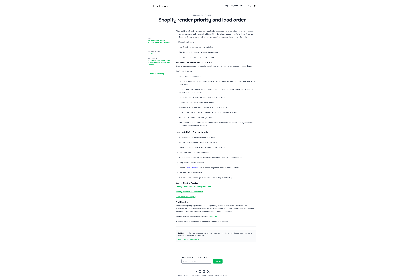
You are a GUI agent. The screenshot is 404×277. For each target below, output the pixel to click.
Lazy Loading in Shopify (186, 197)
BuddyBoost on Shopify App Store (214, 275)
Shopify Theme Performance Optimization (193, 187)
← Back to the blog (156, 74)
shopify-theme (153, 43)
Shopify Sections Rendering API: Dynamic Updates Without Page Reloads (159, 62)
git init (150, 53)
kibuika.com (196, 275)
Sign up (218, 261)
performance (165, 43)
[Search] (249, 5)
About (242, 6)
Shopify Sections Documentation (189, 192)
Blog (226, 6)
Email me (213, 216)
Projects (234, 6)
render (162, 40)
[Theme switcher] (254, 5)
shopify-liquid (153, 40)
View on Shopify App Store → (188, 239)
